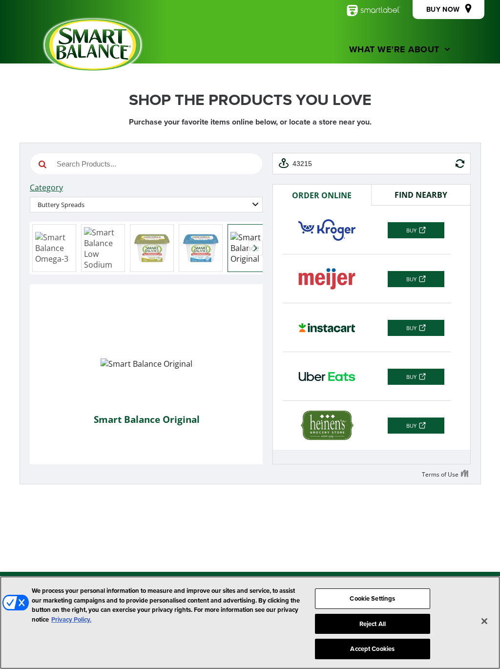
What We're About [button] (394, 49)
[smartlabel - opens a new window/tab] (373, 10)
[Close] (484, 621)
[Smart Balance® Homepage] (93, 45)
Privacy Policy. (71, 619)
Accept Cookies (372, 648)
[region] (250, 622)
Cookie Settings (372, 598)
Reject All (372, 623)
